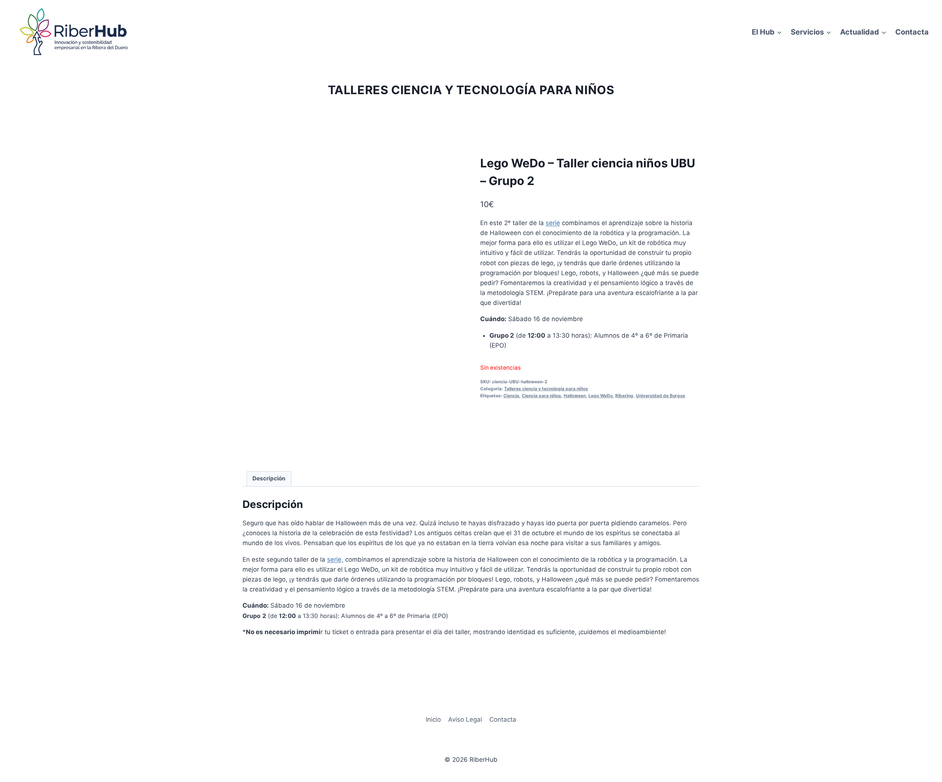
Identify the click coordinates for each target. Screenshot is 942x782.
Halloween (575, 395)
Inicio (433, 719)
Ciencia (511, 395)
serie (553, 223)
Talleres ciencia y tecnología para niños (471, 90)
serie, (335, 559)
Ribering (624, 395)
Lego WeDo (600, 395)
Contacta (912, 32)
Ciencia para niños (541, 395)
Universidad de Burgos (660, 395)
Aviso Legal (465, 719)
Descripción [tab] (269, 478)
